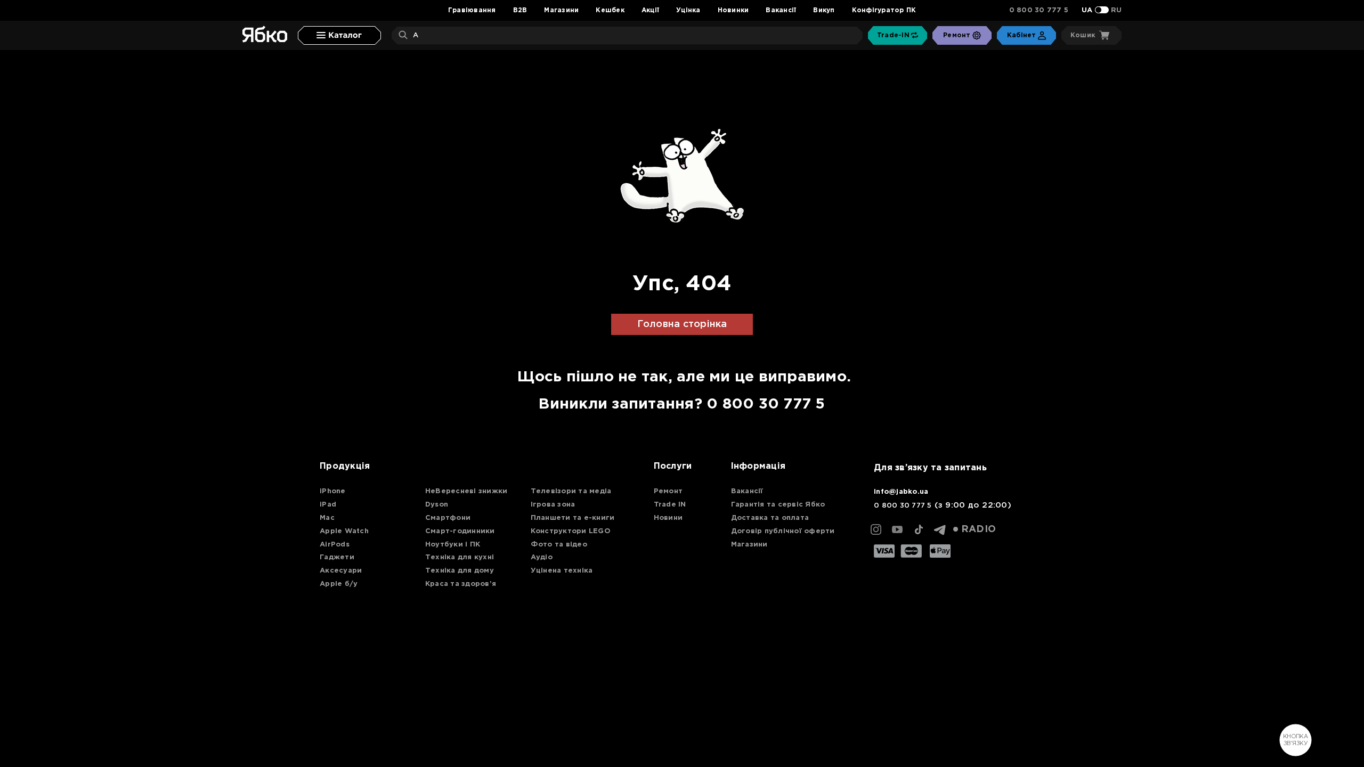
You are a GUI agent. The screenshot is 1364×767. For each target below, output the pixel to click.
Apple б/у (339, 584)
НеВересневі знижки (466, 491)
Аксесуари (341, 571)
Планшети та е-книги (573, 518)
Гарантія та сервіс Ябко (778, 505)
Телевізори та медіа (571, 491)
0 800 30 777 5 (1039, 10)
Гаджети (337, 557)
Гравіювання (472, 10)
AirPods (335, 545)
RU (1116, 10)
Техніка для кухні (459, 557)
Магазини (561, 10)
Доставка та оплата (770, 518)
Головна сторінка (682, 324)
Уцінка (688, 10)
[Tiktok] (918, 529)
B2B (520, 10)
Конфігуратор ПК (884, 10)
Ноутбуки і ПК (452, 545)
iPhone (333, 491)
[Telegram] (940, 529)
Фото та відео (559, 545)
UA (1087, 10)
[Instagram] (876, 529)
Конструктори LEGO (571, 531)
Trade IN (670, 505)
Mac (327, 518)
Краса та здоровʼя (460, 584)
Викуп (823, 10)
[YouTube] (897, 529)
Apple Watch (344, 531)
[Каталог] (339, 35)
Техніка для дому (459, 571)
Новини (668, 518)
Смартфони (447, 518)
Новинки (733, 10)
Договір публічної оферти (783, 531)
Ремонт (668, 491)
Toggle (1102, 9)
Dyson (436, 505)
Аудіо (542, 557)
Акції (650, 10)
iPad (328, 505)
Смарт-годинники (460, 531)
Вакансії (781, 10)
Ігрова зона (553, 505)
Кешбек (610, 10)
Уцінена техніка (562, 571)
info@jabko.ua (901, 492)
